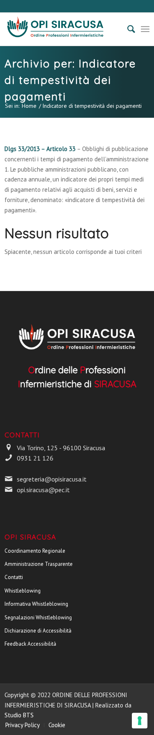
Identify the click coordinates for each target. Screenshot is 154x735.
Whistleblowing (23, 590)
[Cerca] (127, 29)
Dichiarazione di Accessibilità (38, 630)
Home (29, 106)
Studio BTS (19, 715)
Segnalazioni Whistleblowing (38, 617)
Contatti (14, 577)
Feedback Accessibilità (30, 643)
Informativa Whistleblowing (36, 603)
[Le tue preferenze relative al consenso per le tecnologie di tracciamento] (139, 720)
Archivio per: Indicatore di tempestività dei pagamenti (70, 80)
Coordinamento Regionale (35, 550)
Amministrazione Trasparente (39, 564)
